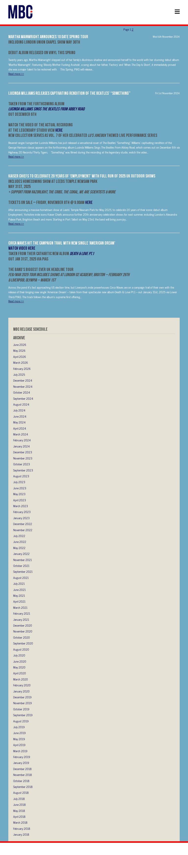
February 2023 (22, 511)
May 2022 (19, 547)
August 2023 (21, 476)
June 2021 (19, 589)
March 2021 (20, 607)
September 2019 (23, 715)
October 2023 (21, 464)
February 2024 (22, 440)
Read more (16, 73)
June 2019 (19, 732)
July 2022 (19, 535)
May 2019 (19, 739)
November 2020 (22, 631)
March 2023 (20, 506)
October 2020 (21, 637)
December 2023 (22, 452)
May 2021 (19, 595)
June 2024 (19, 416)
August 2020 (21, 649)
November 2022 (22, 529)
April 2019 (19, 744)
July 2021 (19, 583)
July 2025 (19, 374)
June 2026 (19, 344)
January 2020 (21, 691)
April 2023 (19, 500)
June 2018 (19, 804)
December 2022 (22, 523)
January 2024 (21, 446)
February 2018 (21, 828)
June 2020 (19, 661)
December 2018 (22, 768)
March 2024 (20, 434)
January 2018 (21, 834)
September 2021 (23, 571)
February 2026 (22, 368)
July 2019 (19, 727)
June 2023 (19, 488)
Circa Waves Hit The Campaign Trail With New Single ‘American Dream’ (61, 243)
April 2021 (19, 601)
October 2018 (21, 780)
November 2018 (22, 774)
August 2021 (21, 577)
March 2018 (20, 822)
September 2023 (23, 470)
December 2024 (22, 380)
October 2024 (21, 392)
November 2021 (22, 559)
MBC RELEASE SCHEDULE (30, 329)
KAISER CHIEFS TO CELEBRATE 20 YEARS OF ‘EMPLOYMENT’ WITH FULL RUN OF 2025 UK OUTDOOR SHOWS (81, 176)
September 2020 (23, 643)
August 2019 (21, 721)
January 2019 (21, 762)
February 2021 (21, 613)
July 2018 (19, 798)
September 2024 (23, 398)
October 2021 (21, 565)
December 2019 (22, 697)
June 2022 (19, 541)
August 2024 (21, 404)
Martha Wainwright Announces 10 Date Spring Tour (48, 36)
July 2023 (19, 482)
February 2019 (21, 756)
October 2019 (21, 709)
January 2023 (21, 517)
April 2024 (19, 428)
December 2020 (22, 625)
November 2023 (22, 458)
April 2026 (19, 356)
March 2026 (20, 362)
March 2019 (20, 751)
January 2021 (21, 619)
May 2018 (19, 810)
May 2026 (19, 350)
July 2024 (19, 410)
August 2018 (21, 792)
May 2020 (19, 667)
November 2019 (22, 703)
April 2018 (19, 816)
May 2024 (19, 422)
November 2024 (22, 386)
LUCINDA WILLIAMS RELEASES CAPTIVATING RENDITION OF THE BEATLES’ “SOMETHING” (69, 93)
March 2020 (20, 679)
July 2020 (19, 655)
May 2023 (19, 494)
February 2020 (22, 685)
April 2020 (19, 673)
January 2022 (21, 553)
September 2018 (23, 786)
